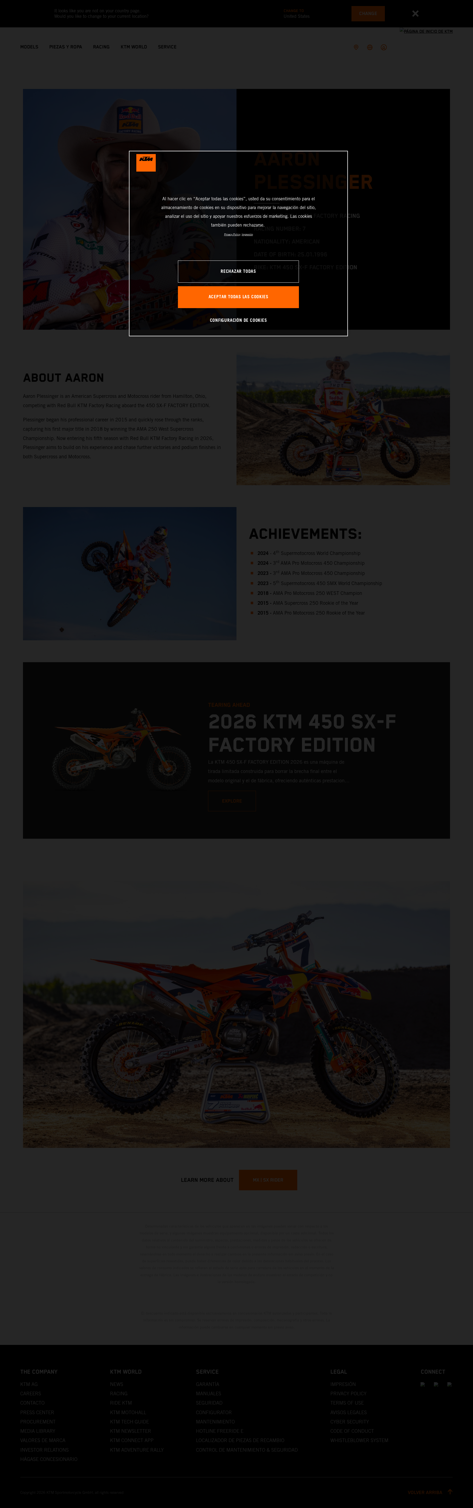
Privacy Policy (232, 234)
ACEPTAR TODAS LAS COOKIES (239, 297)
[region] (238, 243)
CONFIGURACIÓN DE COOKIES (238, 320)
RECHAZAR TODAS (238, 271)
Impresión (247, 234)
